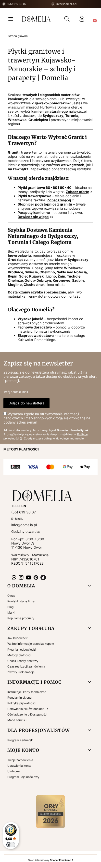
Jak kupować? (17, 638)
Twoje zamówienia (20, 760)
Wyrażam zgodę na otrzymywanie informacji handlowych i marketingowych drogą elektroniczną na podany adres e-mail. (46, 418)
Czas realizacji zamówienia (26, 666)
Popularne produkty (20, 618)
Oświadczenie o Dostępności (27, 714)
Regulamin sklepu (19, 697)
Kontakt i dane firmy (21, 601)
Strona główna (18, 36)
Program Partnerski (20, 740)
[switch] (10, 844)
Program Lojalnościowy (23, 777)
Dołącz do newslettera (26, 403)
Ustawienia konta (19, 765)
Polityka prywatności (21, 703)
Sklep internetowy (49, 860)
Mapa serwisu (16, 720)
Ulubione (13, 771)
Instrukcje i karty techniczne (26, 692)
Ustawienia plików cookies (26, 709)
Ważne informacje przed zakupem (30, 643)
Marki (11, 612)
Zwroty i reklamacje (21, 672)
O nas (11, 595)
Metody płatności (19, 655)
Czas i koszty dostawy (22, 661)
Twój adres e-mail (15, 392)
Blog (10, 607)
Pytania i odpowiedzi (21, 649)
